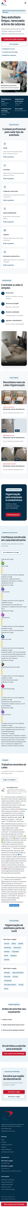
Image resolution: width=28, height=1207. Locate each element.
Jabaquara (13, 955)
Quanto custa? (7, 1019)
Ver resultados (14, 44)
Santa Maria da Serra (10, 984)
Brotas (6, 988)
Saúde (6, 955)
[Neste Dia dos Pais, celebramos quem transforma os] (14, 863)
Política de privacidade (7, 1184)
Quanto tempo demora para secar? (13, 1025)
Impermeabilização (6, 1149)
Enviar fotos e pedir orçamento (14, 39)
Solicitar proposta (13, 515)
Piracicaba (7, 976)
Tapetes (3, 1147)
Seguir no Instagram (9, 780)
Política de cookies (6, 1187)
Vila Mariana (7, 947)
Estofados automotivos (7, 1152)
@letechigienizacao (6, 1128)
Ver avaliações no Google (11, 552)
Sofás (2, 1140)
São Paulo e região (14, 1092)
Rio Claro (15, 976)
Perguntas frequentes (7, 1182)
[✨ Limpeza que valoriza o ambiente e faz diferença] (14, 809)
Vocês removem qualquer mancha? (13, 1030)
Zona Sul (6, 943)
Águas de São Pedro (18, 972)
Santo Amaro (17, 947)
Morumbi (6, 959)
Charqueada (7, 980)
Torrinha (21, 984)
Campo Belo (15, 951)
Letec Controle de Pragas (8, 1189)
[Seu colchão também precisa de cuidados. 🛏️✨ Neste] (14, 890)
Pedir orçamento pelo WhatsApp (14, 1053)
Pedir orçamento (8, 157)
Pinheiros (6, 951)
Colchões (3, 1142)
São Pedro (7, 972)
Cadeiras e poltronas (6, 1144)
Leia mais (21, 746)
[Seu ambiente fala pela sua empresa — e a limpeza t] (14, 836)
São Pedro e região (14, 1097)
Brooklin (20, 943)
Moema (14, 943)
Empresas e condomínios (7, 1179)
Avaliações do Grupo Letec (8, 1131)
